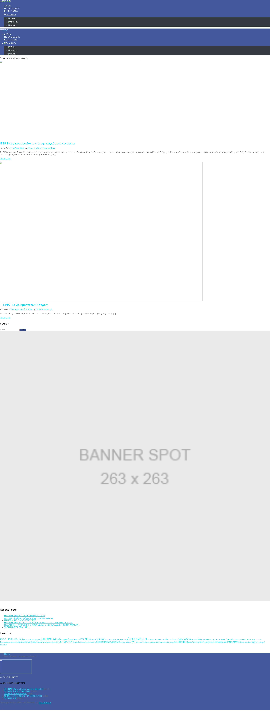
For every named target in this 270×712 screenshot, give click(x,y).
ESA (57, 639)
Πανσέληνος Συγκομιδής (88, 642)
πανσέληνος (234, 642)
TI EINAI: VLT (10, 698)
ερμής (191, 642)
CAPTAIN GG (48, 639)
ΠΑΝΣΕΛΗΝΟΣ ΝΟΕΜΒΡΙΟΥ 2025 (20, 620)
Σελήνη (130, 641)
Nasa (88, 639)
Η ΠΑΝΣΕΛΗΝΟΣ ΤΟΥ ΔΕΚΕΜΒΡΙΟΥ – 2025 (24, 616)
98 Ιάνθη (3, 639)
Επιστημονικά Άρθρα (8, 642)
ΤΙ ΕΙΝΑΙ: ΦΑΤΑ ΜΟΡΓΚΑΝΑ (17, 691)
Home (7, 654)
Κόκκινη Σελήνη (37, 642)
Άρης (107, 639)
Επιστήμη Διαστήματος (253, 639)
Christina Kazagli (44, 309)
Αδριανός (112, 639)
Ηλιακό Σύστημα (23, 642)
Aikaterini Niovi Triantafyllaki (41, 148)
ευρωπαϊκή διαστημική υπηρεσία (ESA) (211, 642)
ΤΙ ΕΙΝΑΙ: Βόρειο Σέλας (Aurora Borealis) (23, 689)
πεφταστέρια (246, 642)
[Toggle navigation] (1, 1)
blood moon (36, 639)
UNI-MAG (101, 639)
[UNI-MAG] (6, 1)
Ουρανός (76, 642)
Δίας (200, 639)
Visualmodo (45, 703)
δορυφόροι (183, 642)
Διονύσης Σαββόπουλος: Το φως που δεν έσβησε (28, 618)
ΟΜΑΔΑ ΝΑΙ (65, 641)
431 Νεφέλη (13, 639)
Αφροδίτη (185, 639)
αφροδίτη (173, 642)
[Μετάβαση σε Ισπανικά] (139, 26)
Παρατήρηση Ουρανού (107, 642)
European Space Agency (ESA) (71, 639)
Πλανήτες (122, 642)
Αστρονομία (137, 639)
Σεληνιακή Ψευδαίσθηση (144, 642)
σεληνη (255, 642)
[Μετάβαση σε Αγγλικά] (139, 19)
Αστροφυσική (172, 639)
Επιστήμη (240, 639)
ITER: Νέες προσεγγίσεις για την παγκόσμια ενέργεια (37, 143)
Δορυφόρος (231, 639)
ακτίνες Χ (155, 642)
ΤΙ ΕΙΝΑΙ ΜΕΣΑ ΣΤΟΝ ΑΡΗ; (16, 627)
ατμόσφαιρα (164, 642)
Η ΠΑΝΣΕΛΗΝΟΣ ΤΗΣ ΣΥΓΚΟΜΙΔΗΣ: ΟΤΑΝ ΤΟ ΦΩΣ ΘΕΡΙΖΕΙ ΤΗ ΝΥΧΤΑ (38, 623)
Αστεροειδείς (122, 639)
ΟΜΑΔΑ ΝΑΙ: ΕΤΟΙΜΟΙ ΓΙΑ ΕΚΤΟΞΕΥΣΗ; (23, 696)
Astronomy (27, 639)
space (93, 639)
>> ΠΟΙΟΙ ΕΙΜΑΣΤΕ (9, 677)
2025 (21, 639)
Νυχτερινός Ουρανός (51, 642)
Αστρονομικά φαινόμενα (157, 639)
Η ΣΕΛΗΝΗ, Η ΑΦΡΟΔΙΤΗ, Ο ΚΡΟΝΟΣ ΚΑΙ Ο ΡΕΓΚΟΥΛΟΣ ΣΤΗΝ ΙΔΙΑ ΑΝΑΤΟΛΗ (42, 625)
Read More (5, 159)
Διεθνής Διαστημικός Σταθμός (214, 639)
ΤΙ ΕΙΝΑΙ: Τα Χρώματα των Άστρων (24, 305)
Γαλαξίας (194, 639)
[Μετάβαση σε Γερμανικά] (139, 22)
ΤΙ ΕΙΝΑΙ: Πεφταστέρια (15, 694)
